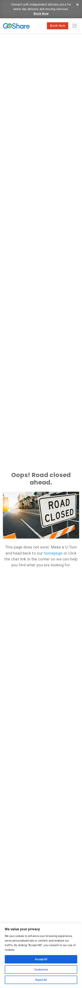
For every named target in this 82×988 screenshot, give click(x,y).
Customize (41, 969)
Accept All (41, 959)
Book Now (41, 13)
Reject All (41, 979)
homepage (53, 553)
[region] (41, 955)
